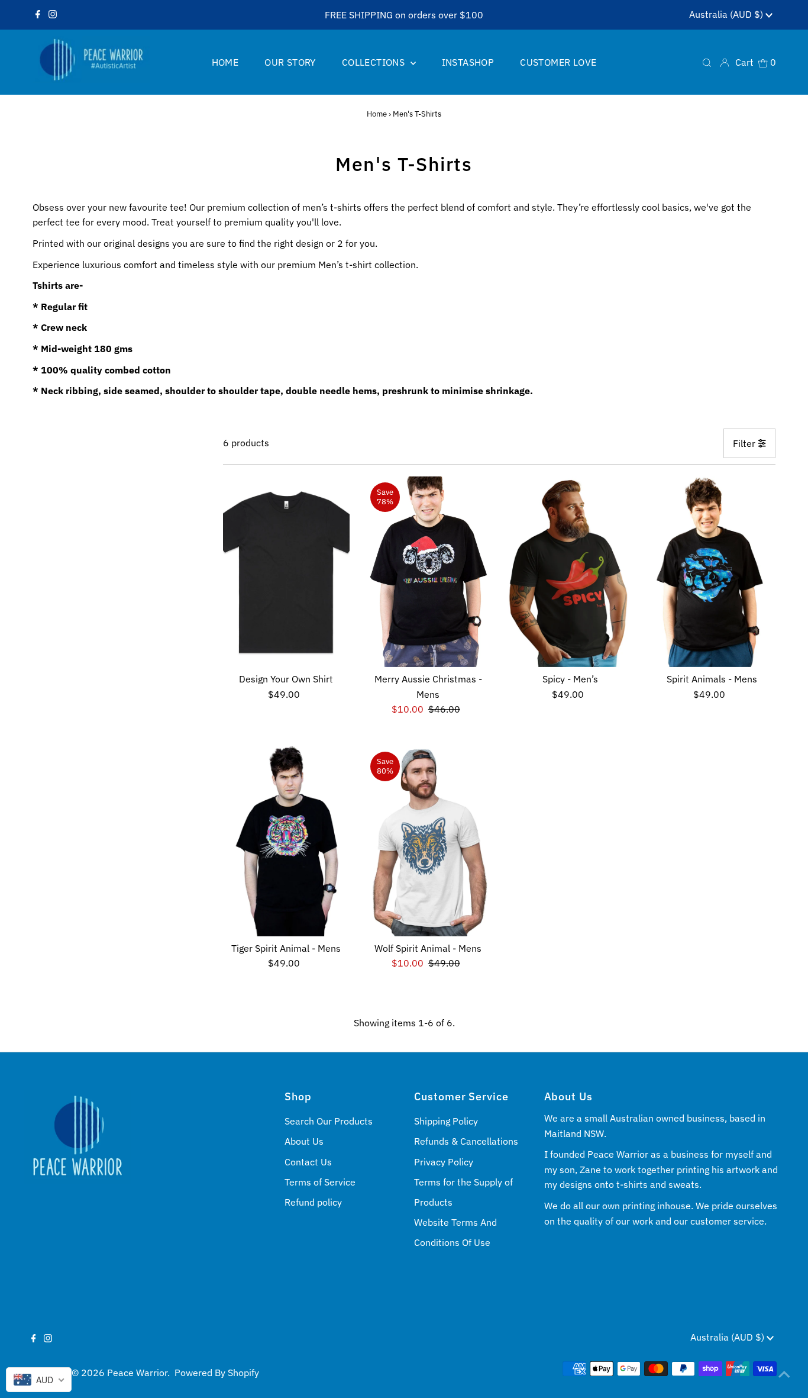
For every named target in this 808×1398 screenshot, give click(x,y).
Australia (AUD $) (727, 14)
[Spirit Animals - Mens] (711, 571)
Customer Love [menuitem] (558, 62)
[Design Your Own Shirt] (286, 571)
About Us (304, 1141)
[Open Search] (707, 61)
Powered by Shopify (216, 1372)
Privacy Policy (443, 1162)
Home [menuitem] (225, 62)
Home (377, 114)
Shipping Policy (446, 1121)
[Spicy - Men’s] (570, 571)
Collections (375, 62)
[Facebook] (38, 15)
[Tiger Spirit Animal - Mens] (286, 841)
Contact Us (308, 1162)
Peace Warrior (137, 1372)
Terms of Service (320, 1182)
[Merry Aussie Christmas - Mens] (428, 571)
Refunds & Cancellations (466, 1141)
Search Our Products (329, 1121)
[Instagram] (53, 15)
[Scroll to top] (784, 1374)
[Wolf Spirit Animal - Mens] (428, 841)
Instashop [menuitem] (468, 62)
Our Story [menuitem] (290, 62)
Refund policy (313, 1202)
